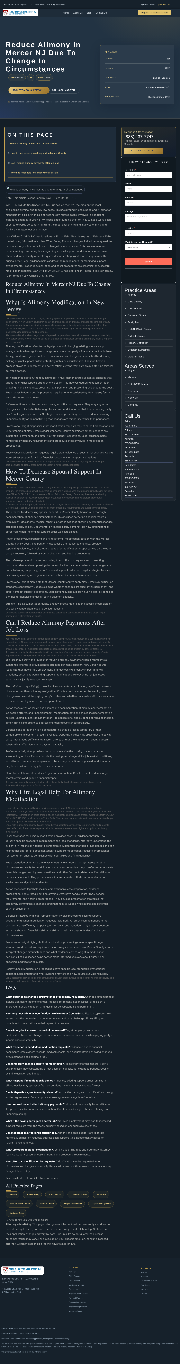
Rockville (129, 456)
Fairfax (128, 421)
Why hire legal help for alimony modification (34, 172)
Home (66, 13)
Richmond (130, 447)
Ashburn (129, 430)
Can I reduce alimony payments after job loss (35, 163)
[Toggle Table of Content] (112, 131)
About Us (78, 13)
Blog (89, 13)
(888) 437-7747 (164, 4)
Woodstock (130, 482)
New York (129, 474)
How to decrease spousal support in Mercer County (38, 153)
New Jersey (130, 465)
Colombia (129, 491)
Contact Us (101, 13)
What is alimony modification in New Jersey (33, 143)
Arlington (129, 439)
